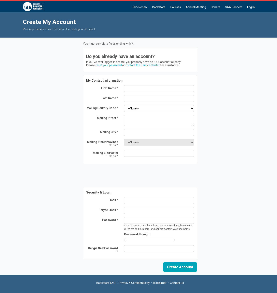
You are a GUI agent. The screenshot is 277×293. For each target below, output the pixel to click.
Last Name (110, 98)
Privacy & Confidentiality (134, 282)
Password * (110, 220)
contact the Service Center (143, 65)
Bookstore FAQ (105, 282)
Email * (113, 200)
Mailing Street (107, 118)
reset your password (109, 65)
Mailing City (109, 132)
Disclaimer (159, 282)
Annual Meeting (196, 7)
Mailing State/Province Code (102, 143)
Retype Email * (108, 210)
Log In (251, 7)
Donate (215, 7)
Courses (175, 7)
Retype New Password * (103, 250)
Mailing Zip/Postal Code (105, 154)
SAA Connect (233, 7)
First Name (109, 88)
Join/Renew (139, 7)
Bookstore (158, 7)
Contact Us (177, 282)
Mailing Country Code (102, 108)
